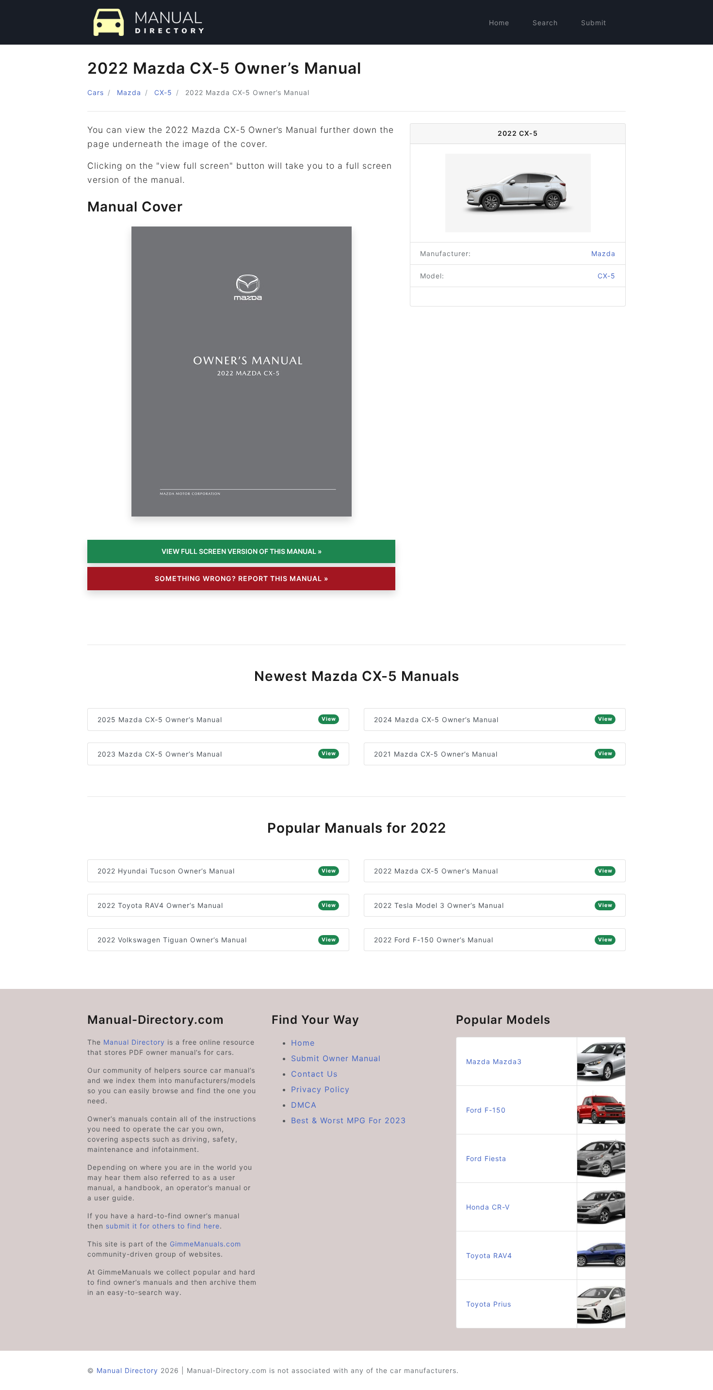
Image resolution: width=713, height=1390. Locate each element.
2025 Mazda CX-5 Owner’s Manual (216, 719)
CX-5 (163, 92)
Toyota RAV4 (489, 1255)
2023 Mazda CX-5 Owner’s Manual (216, 754)
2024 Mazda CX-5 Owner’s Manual (493, 719)
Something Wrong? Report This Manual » (241, 578)
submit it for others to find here (163, 1226)
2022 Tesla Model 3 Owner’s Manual (493, 905)
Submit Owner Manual (336, 1058)
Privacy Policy (320, 1089)
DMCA (304, 1105)
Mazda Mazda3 (494, 1061)
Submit (593, 22)
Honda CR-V (488, 1207)
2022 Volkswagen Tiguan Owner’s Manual (216, 940)
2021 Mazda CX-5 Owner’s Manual (493, 754)
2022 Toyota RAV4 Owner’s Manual (216, 905)
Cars (95, 92)
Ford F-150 (486, 1110)
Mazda (129, 92)
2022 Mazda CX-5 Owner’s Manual (493, 871)
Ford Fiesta (486, 1158)
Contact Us (314, 1074)
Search (545, 22)
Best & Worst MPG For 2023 (348, 1120)
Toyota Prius (488, 1304)
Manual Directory (134, 1042)
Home (499, 22)
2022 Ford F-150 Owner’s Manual (493, 940)
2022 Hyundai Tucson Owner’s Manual (216, 871)
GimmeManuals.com (205, 1244)
